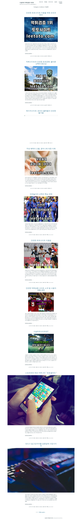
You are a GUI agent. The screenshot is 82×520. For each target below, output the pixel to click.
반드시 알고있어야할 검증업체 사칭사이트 (41, 445)
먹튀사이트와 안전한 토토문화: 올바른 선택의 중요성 (41, 63)
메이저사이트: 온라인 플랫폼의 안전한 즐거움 (41, 112)
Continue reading (29, 53)
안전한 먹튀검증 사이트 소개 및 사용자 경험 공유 (41, 289)
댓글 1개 (50, 56)
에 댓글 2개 (50, 143)
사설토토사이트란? (41, 331)
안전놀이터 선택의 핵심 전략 (41, 194)
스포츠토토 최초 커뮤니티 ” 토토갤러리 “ (41, 373)
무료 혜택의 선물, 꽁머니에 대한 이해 (41, 148)
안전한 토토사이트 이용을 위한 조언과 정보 (41, 14)
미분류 (47, 105)
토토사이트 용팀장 (34, 105)
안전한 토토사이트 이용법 (41, 240)
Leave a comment (50, 234)
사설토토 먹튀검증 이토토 (27, 2)
